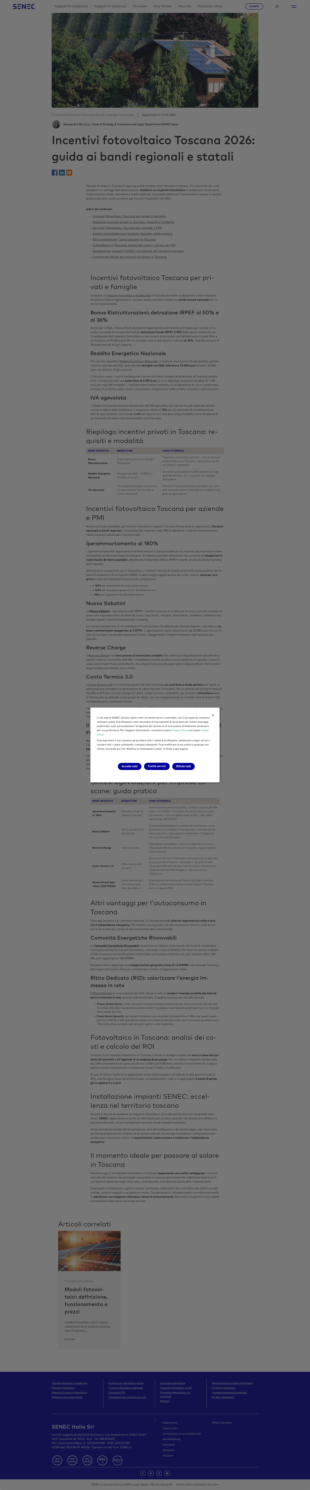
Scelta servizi (157, 766)
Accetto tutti (130, 766)
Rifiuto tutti (183, 766)
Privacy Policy (180, 730)
